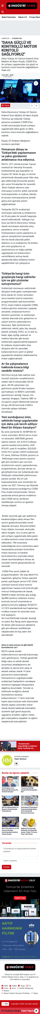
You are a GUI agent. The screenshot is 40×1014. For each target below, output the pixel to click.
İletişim (6, 991)
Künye (35, 993)
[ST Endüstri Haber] (22, 6)
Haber (6, 986)
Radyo (14, 986)
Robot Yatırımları (9, 17)
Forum (6, 988)
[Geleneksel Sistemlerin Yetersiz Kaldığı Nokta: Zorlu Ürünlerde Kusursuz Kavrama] (29, 800)
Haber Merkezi (20, 759)
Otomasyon (17, 38)
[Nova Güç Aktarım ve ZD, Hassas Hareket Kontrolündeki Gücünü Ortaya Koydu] (10, 822)
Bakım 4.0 (22, 17)
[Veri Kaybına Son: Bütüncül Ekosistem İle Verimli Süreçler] (10, 781)
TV (30, 986)
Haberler (5, 38)
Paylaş (6, 105)
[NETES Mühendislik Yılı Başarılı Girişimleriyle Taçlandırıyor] (10, 800)
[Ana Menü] (2, 6)
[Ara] (2, 12)
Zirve (14, 988)
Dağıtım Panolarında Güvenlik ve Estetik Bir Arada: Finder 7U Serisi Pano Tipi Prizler (29, 831)
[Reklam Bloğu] (20, 897)
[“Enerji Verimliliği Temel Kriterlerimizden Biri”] (29, 781)
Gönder (6, 867)
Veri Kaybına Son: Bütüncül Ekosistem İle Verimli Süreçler (10, 790)
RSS (6, 1004)
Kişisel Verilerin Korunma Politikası (17, 993)
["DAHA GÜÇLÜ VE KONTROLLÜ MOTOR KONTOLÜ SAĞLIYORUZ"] (20, 91)
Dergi (23, 986)
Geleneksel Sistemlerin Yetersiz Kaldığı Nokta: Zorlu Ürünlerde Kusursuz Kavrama (29, 810)
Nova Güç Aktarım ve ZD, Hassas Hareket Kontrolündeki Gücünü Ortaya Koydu (10, 831)
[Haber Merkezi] (7, 760)
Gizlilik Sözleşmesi (26, 988)
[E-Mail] (16, 764)
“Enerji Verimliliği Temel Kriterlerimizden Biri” (29, 790)
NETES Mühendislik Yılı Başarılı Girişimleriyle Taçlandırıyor (10, 809)
